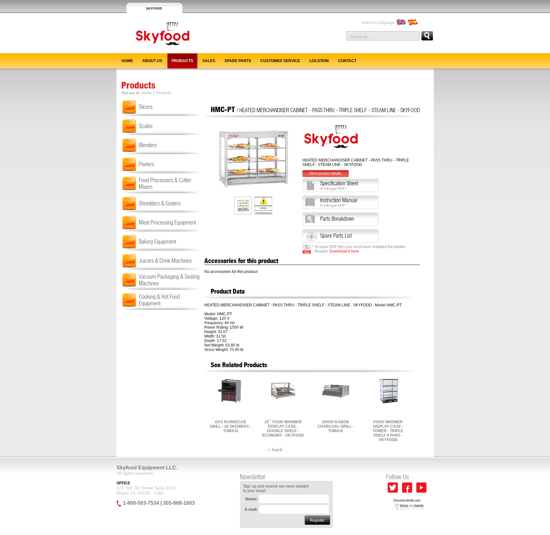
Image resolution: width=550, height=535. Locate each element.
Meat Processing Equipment (167, 222)
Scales (145, 126)
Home (127, 61)
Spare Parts (237, 61)
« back (275, 449)
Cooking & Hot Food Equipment (159, 300)
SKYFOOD (154, 8)
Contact (347, 61)
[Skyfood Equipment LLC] (153, 50)
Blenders (148, 145)
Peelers (146, 164)
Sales (208, 61)
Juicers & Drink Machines (165, 260)
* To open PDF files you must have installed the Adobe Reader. (358, 249)
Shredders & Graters (159, 203)
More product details (325, 173)
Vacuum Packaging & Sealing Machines (169, 280)
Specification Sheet (339, 185)
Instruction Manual (338, 202)
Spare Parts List (336, 235)
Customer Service (280, 61)
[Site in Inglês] (400, 22)
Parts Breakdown (337, 219)
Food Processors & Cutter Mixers (165, 183)
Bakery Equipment (157, 241)
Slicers (145, 106)
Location (319, 61)
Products (182, 61)
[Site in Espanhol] (413, 22)
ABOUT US (152, 61)
